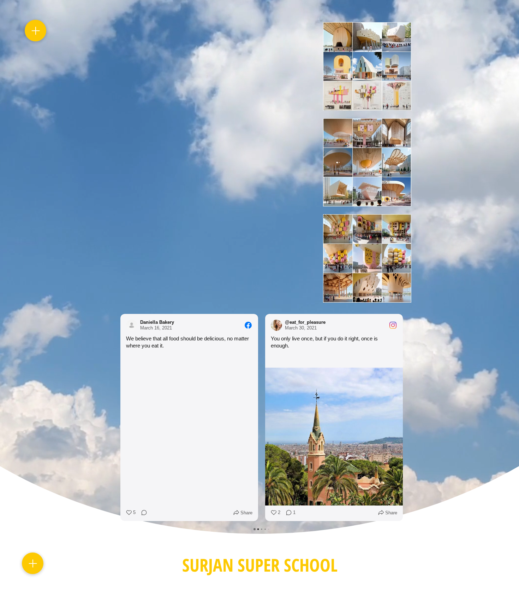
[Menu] (35, 30)
